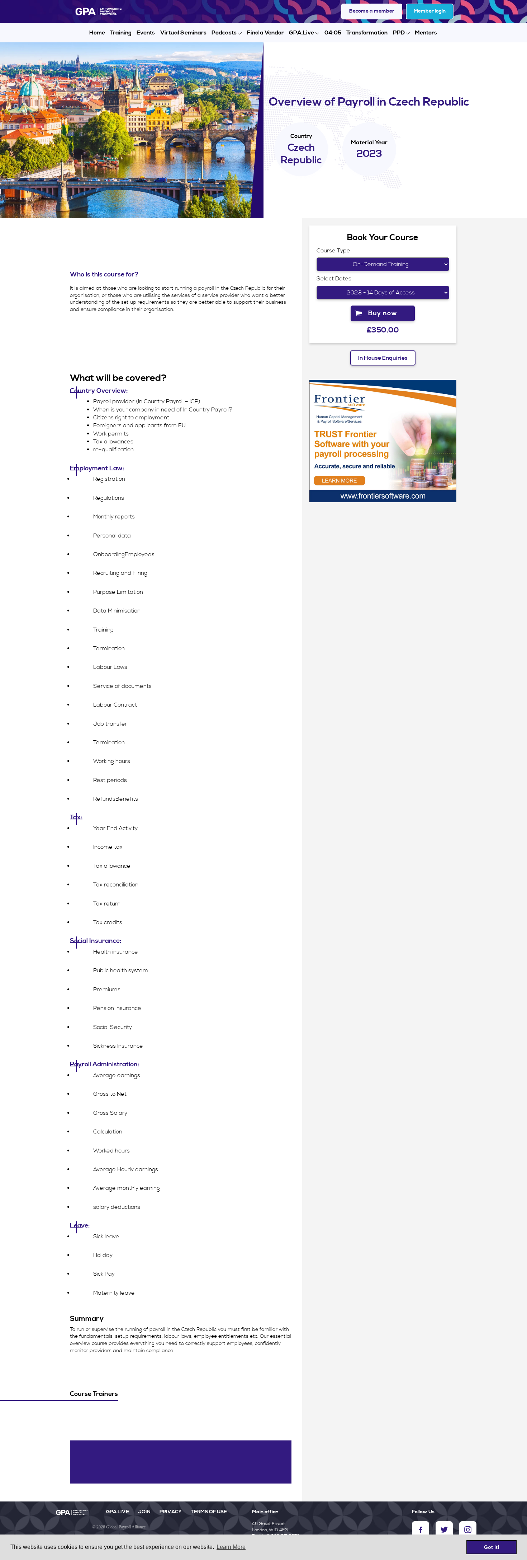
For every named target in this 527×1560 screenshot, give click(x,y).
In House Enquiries (383, 358)
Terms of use (209, 1512)
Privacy (171, 1512)
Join (144, 1512)
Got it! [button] (491, 1547)
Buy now (382, 313)
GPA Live (117, 1512)
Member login (430, 11)
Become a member (371, 11)
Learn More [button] (231, 1547)
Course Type (333, 250)
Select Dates (334, 278)
